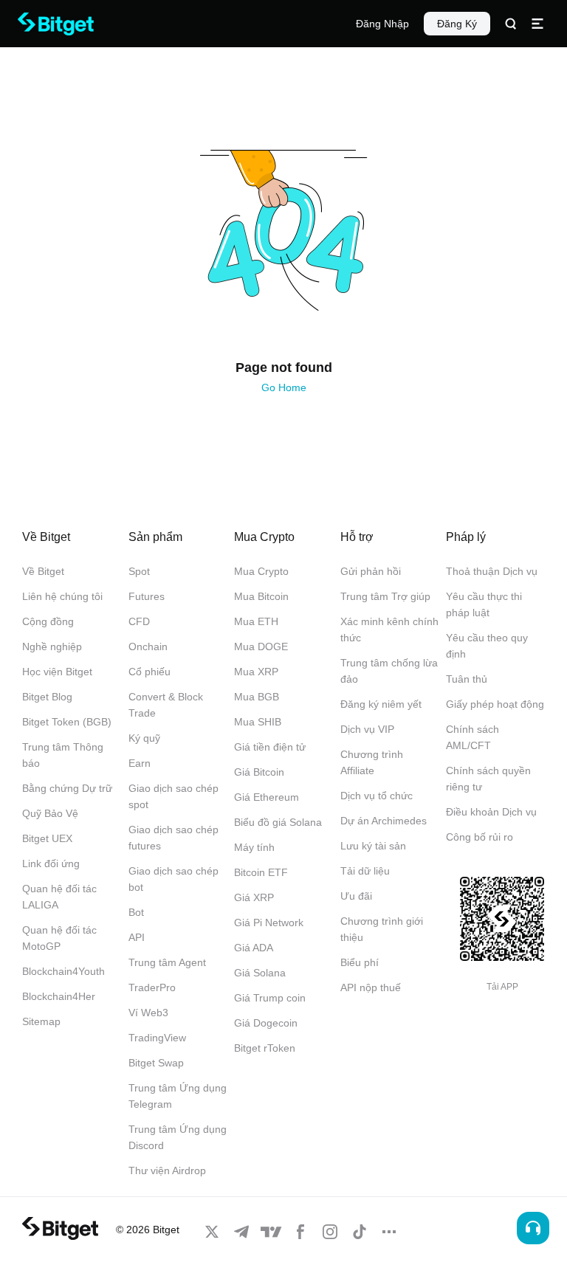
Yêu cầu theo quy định (487, 646)
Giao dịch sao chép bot (173, 879)
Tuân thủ (466, 679)
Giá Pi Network (268, 922)
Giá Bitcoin (259, 772)
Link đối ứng (51, 863)
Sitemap (41, 1021)
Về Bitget (43, 571)
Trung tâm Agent (167, 962)
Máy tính (254, 847)
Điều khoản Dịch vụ (491, 812)
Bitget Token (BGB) (66, 722)
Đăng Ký (457, 24)
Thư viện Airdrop (167, 1170)
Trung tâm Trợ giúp (385, 596)
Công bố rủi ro (479, 837)
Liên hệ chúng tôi (62, 596)
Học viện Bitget (57, 671)
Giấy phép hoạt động (495, 704)
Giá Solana (260, 973)
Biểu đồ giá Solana (278, 822)
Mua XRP (256, 671)
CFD (139, 621)
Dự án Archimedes (383, 821)
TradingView (157, 1038)
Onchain (148, 646)
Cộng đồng (48, 621)
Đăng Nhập (382, 24)
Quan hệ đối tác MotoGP (59, 938)
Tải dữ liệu (365, 871)
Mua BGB (256, 697)
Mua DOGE (261, 646)
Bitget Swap (156, 1063)
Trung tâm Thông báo (62, 755)
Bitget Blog (47, 697)
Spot (139, 571)
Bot (136, 912)
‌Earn (139, 763)
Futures (146, 596)
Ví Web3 (148, 1012)
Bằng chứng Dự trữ (67, 788)
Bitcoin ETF (261, 872)
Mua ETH (256, 621)
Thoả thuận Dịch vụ (491, 571)
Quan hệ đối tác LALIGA (59, 897)
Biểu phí (359, 962)
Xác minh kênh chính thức (389, 630)
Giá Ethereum (266, 797)
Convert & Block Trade (165, 705)
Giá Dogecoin (266, 1023)
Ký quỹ (144, 738)
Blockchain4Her (58, 996)
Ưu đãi (356, 896)
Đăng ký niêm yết (381, 704)
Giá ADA (253, 948)
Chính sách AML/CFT (472, 737)
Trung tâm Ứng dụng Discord (177, 1137)
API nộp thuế (370, 987)
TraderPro (152, 987)
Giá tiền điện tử (270, 747)
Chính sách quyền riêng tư (488, 779)
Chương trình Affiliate (371, 762)
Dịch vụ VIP (367, 729)
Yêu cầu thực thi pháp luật (484, 604)
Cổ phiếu (149, 671)
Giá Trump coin (270, 998)
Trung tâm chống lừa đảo (389, 671)
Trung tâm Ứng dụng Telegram (177, 1096)
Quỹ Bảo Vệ (50, 813)
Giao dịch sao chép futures (173, 838)
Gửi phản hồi (370, 571)
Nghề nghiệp (52, 646)
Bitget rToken (264, 1048)
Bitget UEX (47, 838)
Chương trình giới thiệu (381, 929)
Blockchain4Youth (63, 971)
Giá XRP (254, 897)
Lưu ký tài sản (373, 846)
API (136, 937)
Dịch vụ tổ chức (376, 795)
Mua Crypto (261, 571)
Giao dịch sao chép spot (173, 796)
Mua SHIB (257, 722)
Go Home (283, 387)
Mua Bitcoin (261, 596)
